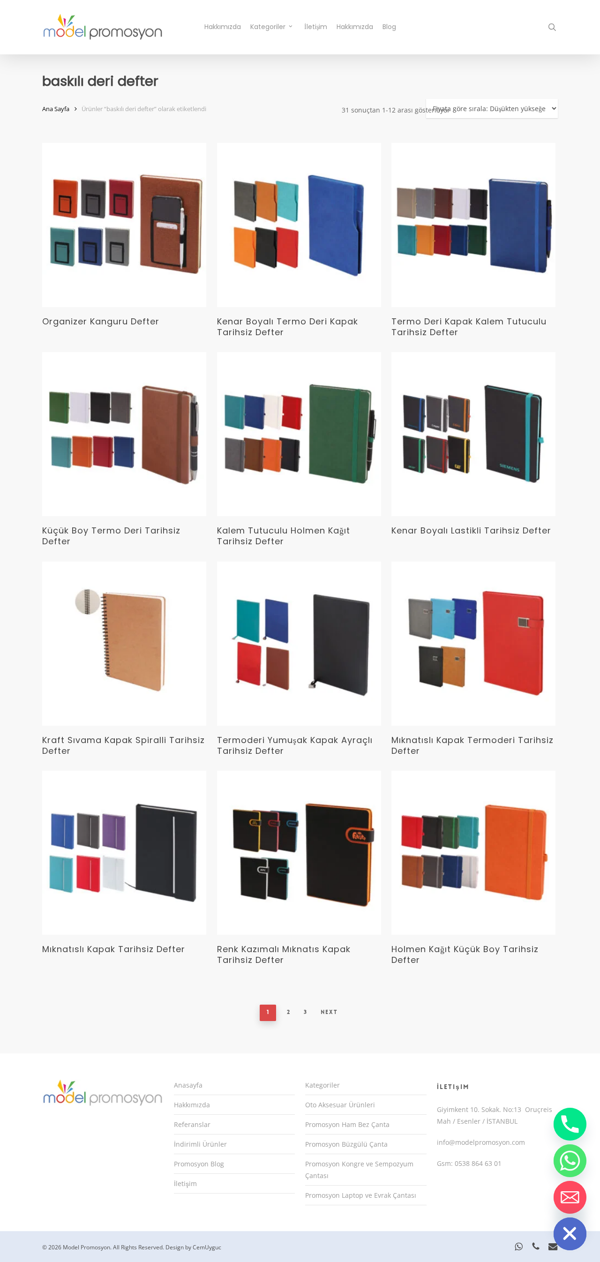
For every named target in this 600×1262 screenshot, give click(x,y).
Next (329, 1012)
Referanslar (192, 1124)
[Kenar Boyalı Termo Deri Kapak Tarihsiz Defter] (299, 225)
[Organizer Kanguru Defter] (124, 225)
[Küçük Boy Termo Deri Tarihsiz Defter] (124, 434)
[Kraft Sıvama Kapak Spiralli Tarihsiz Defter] (124, 644)
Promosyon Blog (199, 1163)
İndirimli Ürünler (200, 1144)
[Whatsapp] (570, 1160)
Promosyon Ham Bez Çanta (347, 1124)
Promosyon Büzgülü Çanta (346, 1144)
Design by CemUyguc (193, 1247)
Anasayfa (188, 1085)
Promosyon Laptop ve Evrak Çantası (360, 1195)
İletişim (185, 1183)
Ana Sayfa (55, 109)
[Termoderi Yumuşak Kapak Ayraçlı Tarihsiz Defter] (299, 644)
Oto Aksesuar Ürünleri (340, 1104)
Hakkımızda (192, 1104)
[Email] (570, 1197)
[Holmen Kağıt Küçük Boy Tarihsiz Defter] (473, 853)
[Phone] (570, 1124)
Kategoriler (322, 1085)
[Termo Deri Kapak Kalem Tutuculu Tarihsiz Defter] (473, 225)
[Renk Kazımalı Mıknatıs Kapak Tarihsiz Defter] (299, 853)
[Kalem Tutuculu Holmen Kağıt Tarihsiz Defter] (299, 434)
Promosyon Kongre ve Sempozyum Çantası (359, 1169)
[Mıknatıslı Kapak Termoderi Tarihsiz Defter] (473, 644)
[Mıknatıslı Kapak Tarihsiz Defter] (124, 853)
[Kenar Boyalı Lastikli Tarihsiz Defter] (473, 434)
